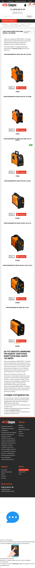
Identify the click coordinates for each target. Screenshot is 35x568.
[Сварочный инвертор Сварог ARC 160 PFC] (17, 327)
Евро (20, 474)
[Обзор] (10, 87)
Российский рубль (23, 469)
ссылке (18, 543)
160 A (29, 24)
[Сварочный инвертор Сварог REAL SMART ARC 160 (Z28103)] (17, 158)
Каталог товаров (8, 21)
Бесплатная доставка (21, 1)
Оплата (30, 1)
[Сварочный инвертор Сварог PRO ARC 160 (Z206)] (17, 200)
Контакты (21, 435)
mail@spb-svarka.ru (17, 13)
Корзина (21, 425)
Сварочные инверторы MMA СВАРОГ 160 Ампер (15, 26)
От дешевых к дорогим (27, 32)
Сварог (22, 24)
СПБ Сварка (5, 24)
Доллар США (22, 472)
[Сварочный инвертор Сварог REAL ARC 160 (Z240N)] (17, 116)
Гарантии (21, 433)
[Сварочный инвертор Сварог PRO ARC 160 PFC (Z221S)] (17, 285)
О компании (10, 1)
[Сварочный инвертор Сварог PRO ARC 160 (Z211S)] (17, 243)
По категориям (13, 24)
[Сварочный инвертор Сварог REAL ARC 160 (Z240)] (17, 74)
